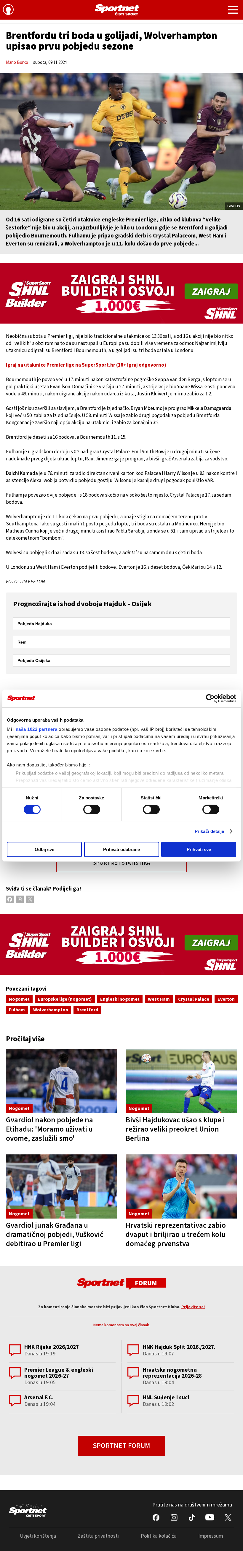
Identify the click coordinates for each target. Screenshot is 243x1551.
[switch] (91, 809)
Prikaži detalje (209, 831)
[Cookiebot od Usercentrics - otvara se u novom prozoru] (210, 698)
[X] (30, 899)
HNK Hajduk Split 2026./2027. (179, 1347)
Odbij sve (44, 849)
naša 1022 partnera (36, 729)
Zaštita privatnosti (98, 1536)
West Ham (159, 999)
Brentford (87, 1010)
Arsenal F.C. (39, 1398)
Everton (226, 999)
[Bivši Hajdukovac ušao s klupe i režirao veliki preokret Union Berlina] (181, 1081)
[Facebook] (10, 899)
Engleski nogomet (120, 999)
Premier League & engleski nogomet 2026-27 (58, 1373)
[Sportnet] (117, 9)
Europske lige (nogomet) (65, 999)
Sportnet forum (121, 1446)
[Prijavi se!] (8, 10)
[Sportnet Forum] (121, 1283)
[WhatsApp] (20, 899)
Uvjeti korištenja (38, 1536)
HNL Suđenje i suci (166, 1398)
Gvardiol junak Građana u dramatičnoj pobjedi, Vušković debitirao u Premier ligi (54, 1234)
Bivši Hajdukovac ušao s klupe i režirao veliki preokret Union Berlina (175, 1129)
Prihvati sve (199, 849)
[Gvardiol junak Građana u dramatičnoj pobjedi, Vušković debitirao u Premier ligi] (61, 1186)
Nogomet (19, 999)
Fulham (17, 1010)
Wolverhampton (50, 1010)
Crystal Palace (193, 999)
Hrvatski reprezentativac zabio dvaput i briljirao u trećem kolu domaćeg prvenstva (176, 1234)
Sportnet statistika (121, 863)
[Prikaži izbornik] (233, 10)
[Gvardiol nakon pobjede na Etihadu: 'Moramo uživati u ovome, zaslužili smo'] (61, 1081)
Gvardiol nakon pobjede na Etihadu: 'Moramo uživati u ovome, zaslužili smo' (49, 1129)
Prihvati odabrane (121, 849)
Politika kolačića (159, 1536)
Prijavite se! (193, 1307)
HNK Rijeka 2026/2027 (51, 1347)
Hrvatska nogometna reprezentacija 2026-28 (172, 1373)
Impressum (210, 1536)
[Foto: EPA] (121, 141)
